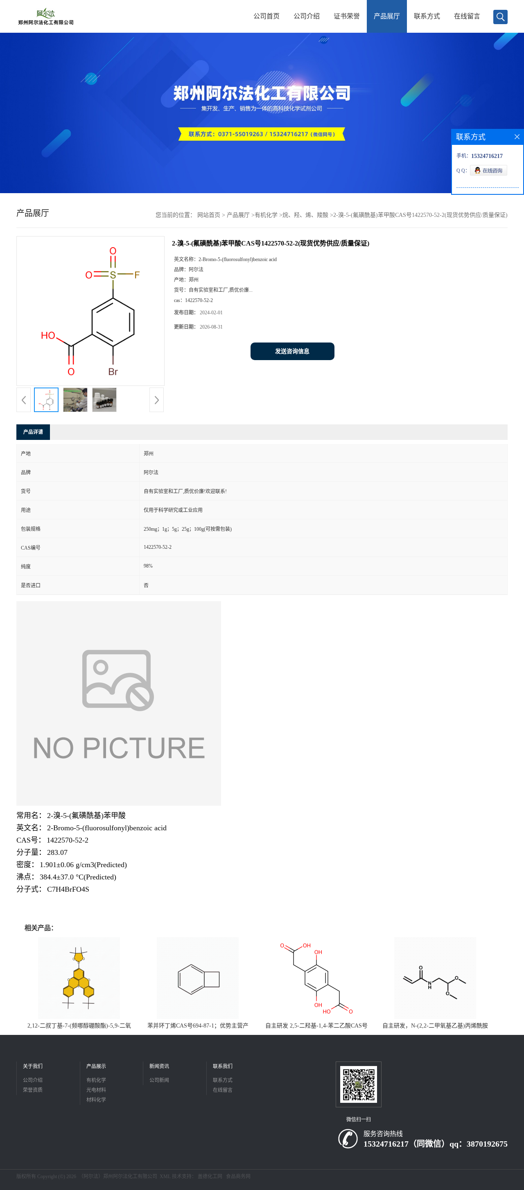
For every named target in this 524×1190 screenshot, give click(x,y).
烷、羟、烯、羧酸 (305, 215)
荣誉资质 (33, 1090)
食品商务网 (238, 1176)
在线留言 (467, 16)
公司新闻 (159, 1080)
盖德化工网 (210, 1176)
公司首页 (266, 16)
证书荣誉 (347, 16)
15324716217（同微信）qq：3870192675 (436, 1143)
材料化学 (96, 1100)
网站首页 (208, 215)
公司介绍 (307, 16)
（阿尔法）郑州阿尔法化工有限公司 (118, 1176)
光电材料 (96, 1090)
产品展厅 (387, 16)
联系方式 (427, 16)
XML (165, 1176)
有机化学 (266, 215)
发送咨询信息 (292, 351)
